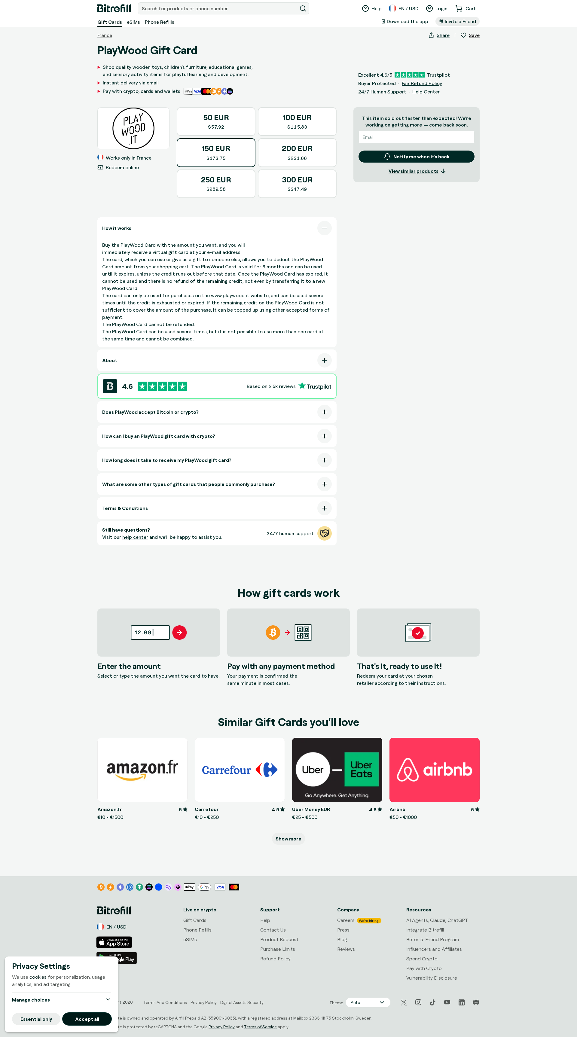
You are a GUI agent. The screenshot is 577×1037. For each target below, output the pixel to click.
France (104, 35)
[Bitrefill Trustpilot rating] (162, 386)
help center (135, 537)
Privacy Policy (222, 1026)
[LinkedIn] (461, 1002)
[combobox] (218, 8)
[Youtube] (447, 1002)
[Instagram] (418, 1002)
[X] (404, 1002)
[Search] (303, 8)
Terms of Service (260, 1026)
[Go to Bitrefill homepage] (114, 8)
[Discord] (476, 1002)
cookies (38, 977)
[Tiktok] (432, 1002)
